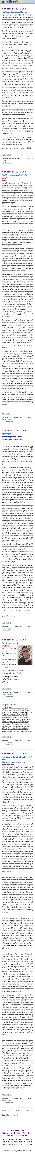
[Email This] (3, 155)
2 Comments (8, 163)
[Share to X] (7, 155)
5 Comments (8, 696)
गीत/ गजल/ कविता (8, 694)
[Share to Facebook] (8, 155)
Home (18, 1110)
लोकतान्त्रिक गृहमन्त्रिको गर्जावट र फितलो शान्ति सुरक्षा (17, 758)
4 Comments (8, 631)
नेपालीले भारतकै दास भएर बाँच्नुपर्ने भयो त (14, 175)
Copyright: (7, 1150)
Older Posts (29, 1110)
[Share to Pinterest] (10, 155)
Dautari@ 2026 (15, 1150)
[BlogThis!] (5, 155)
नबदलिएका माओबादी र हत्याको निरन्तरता (14, 12)
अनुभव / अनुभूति (7, 419)
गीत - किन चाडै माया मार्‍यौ (10, 643)
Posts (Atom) (15, 1115)
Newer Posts (6, 1110)
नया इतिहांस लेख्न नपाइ (9, 705)
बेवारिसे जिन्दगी (6, 434)
